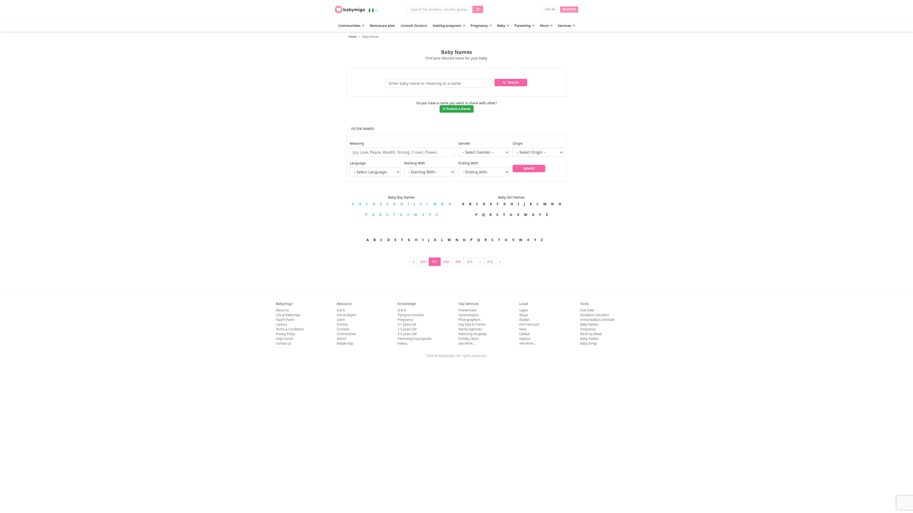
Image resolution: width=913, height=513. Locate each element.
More (544, 25)
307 (434, 261)
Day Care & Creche (472, 324)
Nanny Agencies (470, 329)
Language (358, 163)
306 (423, 261)
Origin (518, 143)
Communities (349, 25)
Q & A (341, 310)
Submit (528, 168)
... (479, 261)
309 (458, 261)
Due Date (587, 310)
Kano (523, 329)
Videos (402, 343)
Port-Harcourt (529, 324)
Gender (464, 143)
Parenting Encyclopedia (414, 339)
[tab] (457, 129)
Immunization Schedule (597, 320)
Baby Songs (588, 343)
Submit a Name (458, 109)
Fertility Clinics (468, 339)
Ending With (468, 163)
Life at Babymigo (288, 315)
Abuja (523, 315)
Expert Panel (285, 320)
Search (512, 82)
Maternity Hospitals (472, 334)
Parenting (523, 25)
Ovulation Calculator (594, 315)
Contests (343, 329)
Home (353, 37)
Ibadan (524, 320)
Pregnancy (479, 25)
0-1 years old (407, 324)
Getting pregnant (447, 25)
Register (569, 9)
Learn (341, 320)
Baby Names (589, 324)
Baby (501, 25)
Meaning (357, 143)
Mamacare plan (382, 25)
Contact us (283, 343)
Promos (342, 324)
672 (490, 261)
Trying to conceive (411, 315)
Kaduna (524, 339)
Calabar (524, 334)
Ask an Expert (346, 315)
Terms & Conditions (290, 329)
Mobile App (345, 343)
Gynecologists (468, 315)
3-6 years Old (407, 334)
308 (446, 261)
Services (564, 25)
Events (341, 339)
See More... (466, 343)
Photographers (469, 320)
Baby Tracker (589, 339)
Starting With (414, 163)
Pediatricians (467, 310)
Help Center (284, 339)
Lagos (523, 310)
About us (282, 310)
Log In (550, 9)
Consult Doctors (414, 25)
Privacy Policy (285, 334)
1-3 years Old (407, 329)
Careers (281, 324)
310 (469, 261)
